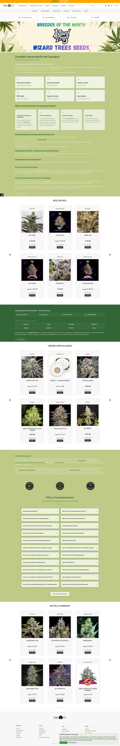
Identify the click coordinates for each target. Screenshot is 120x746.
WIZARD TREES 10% (65, 0)
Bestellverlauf (64, 729)
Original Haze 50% (55, 2)
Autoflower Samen (74, 470)
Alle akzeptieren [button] (63, 742)
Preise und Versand (19, 730)
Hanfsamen (34, 11)
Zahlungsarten (19, 731)
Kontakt (63, 732)
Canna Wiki (71, 5)
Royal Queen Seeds (39, 462)
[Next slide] (110, 254)
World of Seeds (59, 462)
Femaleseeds (18, 462)
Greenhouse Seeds (28, 462)
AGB (40, 735)
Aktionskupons (42, 730)
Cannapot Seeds (41, 139)
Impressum (18, 735)
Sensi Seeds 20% (64, 2)
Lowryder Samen (45, 11)
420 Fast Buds (81, 460)
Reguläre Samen (76, 11)
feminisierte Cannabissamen (27, 470)
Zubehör (86, 11)
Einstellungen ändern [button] (72, 742)
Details (32, 247)
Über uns (18, 728)
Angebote (47, 5)
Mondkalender (19, 737)
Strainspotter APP (42, 731)
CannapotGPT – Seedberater (44, 737)
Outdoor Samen (56, 11)
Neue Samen (55, 5)
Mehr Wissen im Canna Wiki (60, 593)
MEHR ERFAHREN (21, 194)
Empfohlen (63, 5)
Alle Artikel (18, 733)
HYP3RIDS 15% (55, 0)
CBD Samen (66, 11)
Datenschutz (41, 733)
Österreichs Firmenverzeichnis (90, 730)
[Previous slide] (10, 254)
